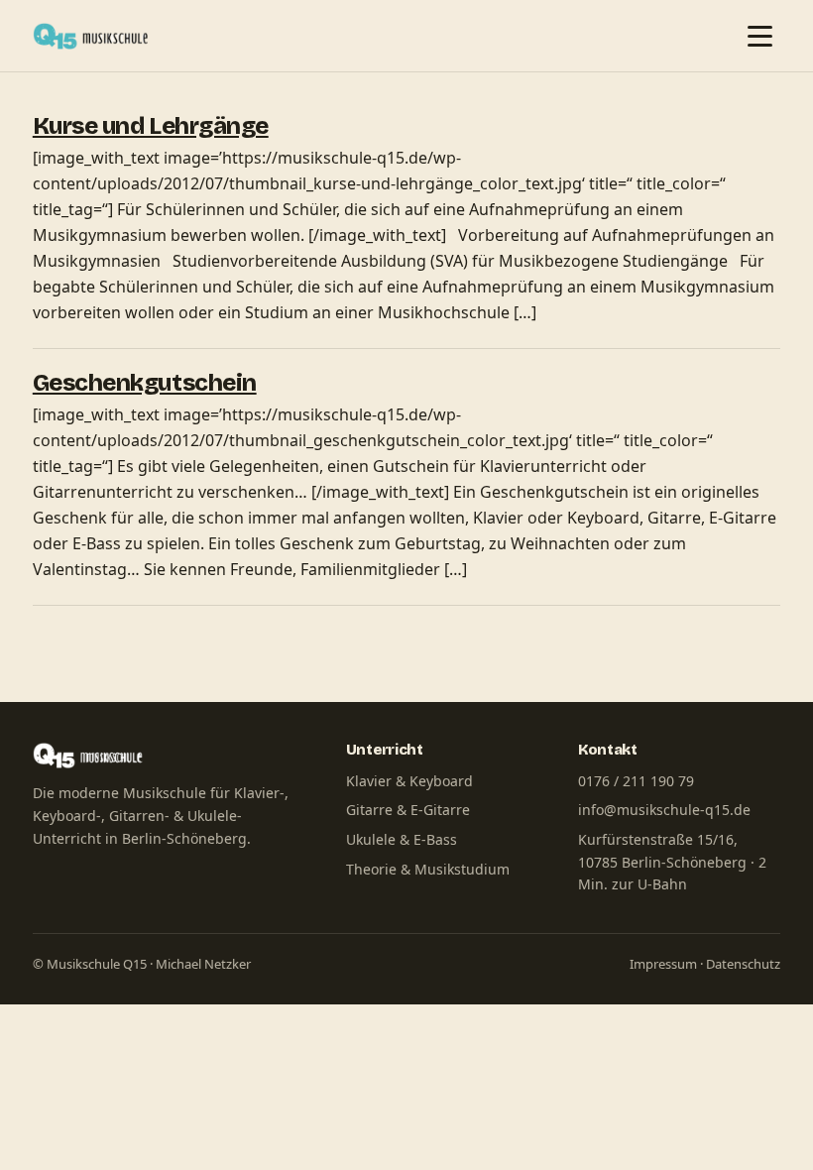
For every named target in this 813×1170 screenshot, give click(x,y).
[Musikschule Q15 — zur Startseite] (95, 36)
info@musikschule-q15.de (664, 809)
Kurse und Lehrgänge (151, 126)
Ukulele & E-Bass (401, 839)
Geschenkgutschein (145, 383)
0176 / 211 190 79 (636, 780)
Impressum (663, 964)
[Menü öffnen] (759, 36)
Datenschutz (743, 964)
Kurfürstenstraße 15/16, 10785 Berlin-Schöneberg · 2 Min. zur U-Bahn (672, 861)
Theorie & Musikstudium (428, 869)
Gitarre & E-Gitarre (408, 809)
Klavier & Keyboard (409, 780)
